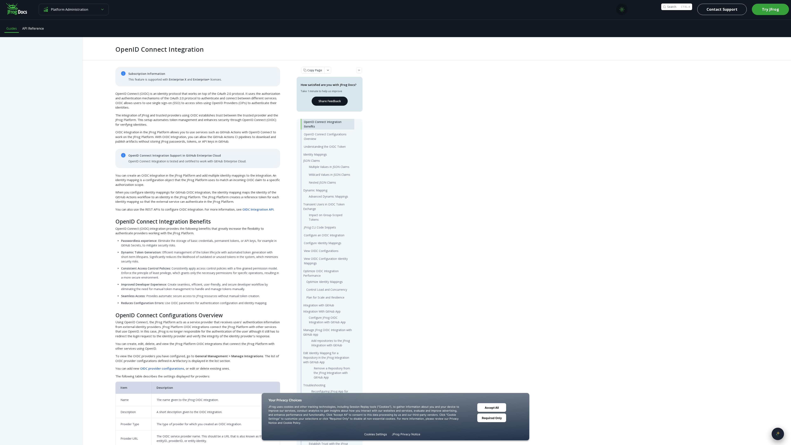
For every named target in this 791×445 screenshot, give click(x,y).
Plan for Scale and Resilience (325, 297)
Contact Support (722, 9)
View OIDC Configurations (321, 251)
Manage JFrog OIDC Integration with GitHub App (327, 332)
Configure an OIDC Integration (324, 235)
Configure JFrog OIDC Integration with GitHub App (327, 320)
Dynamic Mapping (315, 190)
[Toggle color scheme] (622, 9)
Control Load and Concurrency (326, 290)
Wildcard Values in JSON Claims (329, 175)
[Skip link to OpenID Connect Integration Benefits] (112, 221)
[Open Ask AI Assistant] (778, 434)
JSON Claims (311, 161)
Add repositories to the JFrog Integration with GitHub (330, 343)
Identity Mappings (315, 154)
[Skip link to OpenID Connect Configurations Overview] (112, 315)
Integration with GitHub (318, 305)
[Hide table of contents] (359, 70)
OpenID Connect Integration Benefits (323, 124)
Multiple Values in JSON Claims (329, 167)
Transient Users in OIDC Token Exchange (324, 206)
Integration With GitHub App (322, 311)
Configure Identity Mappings (322, 243)
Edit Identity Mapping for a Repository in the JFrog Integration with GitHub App (326, 357)
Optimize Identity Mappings (324, 282)
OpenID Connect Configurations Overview (325, 136)
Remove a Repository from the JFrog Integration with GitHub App (332, 372)
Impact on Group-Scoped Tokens (325, 217)
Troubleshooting (314, 385)
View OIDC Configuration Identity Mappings (326, 261)
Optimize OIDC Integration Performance (321, 273)
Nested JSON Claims (322, 182)
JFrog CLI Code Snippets (320, 227)
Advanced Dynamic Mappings (328, 196)
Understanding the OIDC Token (325, 147)
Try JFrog (770, 9)
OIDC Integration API (258, 209)
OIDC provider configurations (162, 368)
